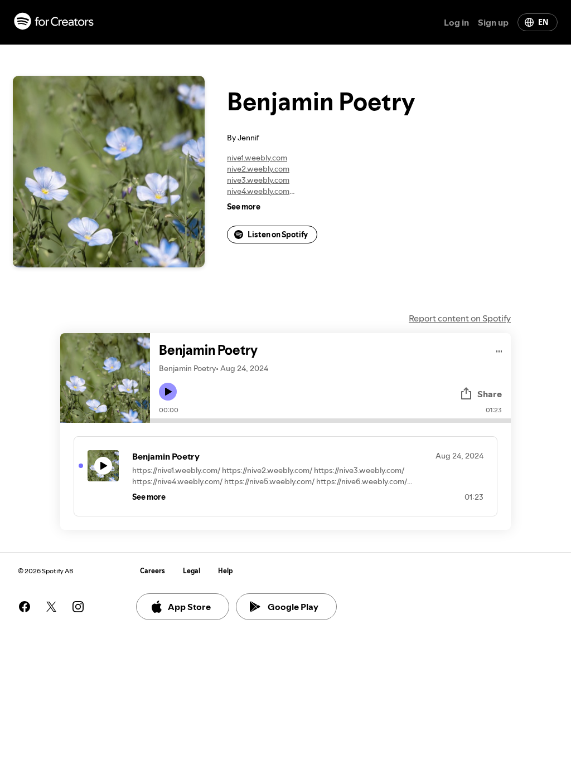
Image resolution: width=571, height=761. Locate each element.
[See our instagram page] (78, 606)
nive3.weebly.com (258, 180)
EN (543, 22)
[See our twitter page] (51, 606)
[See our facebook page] (24, 606)
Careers (152, 570)
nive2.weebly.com (258, 168)
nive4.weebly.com (258, 191)
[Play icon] (168, 392)
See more (243, 206)
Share (489, 394)
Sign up (493, 22)
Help (225, 570)
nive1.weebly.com (257, 157)
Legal (191, 570)
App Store (189, 607)
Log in (456, 22)
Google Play (293, 607)
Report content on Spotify (460, 318)
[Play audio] (499, 350)
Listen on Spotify (278, 234)
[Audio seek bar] (330, 420)
